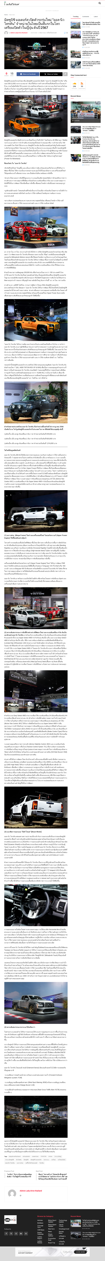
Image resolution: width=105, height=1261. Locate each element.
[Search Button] (100, 3)
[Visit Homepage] (11, 3)
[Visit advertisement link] (52, 1252)
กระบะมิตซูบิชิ (9, 1159)
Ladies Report (39, 1237)
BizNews (40, 1223)
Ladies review (39, 1242)
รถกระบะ (46, 1159)
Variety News (61, 1232)
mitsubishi (26, 1156)
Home (6, 14)
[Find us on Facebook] (6, 1233)
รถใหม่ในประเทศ (51, 33)
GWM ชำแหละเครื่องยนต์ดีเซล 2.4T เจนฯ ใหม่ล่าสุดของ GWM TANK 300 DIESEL (91, 63)
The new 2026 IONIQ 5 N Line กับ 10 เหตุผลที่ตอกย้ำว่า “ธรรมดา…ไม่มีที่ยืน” (91, 128)
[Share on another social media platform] (65, 74)
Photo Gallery (50, 1235)
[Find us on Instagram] (16, 1233)
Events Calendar (40, 1233)
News (50, 1231)
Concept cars (40, 1226)
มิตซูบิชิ (26, 1159)
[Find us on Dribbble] (26, 1233)
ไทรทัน (42, 1163)
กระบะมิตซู (58, 1156)
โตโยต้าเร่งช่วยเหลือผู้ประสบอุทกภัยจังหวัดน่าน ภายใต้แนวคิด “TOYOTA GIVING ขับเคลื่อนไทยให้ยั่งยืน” (85, 116)
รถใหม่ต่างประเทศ (62, 1237)
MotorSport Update (52, 1221)
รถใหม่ (53, 1159)
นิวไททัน (18, 1159)
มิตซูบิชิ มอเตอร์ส (36, 1159)
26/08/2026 (76, 120)
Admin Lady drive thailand (18, 33)
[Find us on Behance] (21, 1233)
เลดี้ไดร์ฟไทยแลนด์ (31, 1163)
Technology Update (63, 1221)
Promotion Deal (52, 1239)
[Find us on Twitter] (11, 1233)
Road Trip (51, 1243)
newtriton (35, 1156)
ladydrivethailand (15, 1156)
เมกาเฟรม (20, 1163)
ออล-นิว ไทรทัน (10, 1163)
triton (50, 1156)
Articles (40, 1220)
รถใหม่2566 (61, 1159)
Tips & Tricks (61, 1225)
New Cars (12, 14)
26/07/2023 (34, 33)
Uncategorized (64, 1229)
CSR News (40, 1230)
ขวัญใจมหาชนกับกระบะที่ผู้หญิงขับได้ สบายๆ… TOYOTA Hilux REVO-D (90, 53)
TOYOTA (43, 1156)
